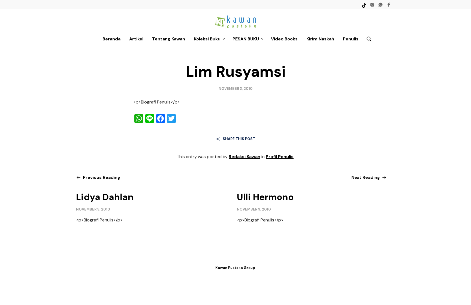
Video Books (284, 39)
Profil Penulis (280, 156)
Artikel (136, 39)
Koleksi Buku (207, 39)
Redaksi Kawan (244, 156)
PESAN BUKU (246, 39)
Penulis (350, 39)
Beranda (111, 39)
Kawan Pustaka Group (235, 267)
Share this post (239, 139)
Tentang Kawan (168, 39)
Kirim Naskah (320, 39)
